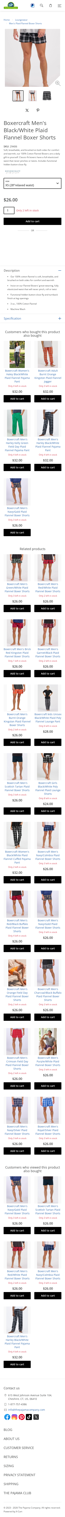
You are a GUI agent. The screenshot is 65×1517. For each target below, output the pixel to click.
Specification (12, 318)
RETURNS (11, 1457)
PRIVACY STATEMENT (19, 1475)
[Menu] (59, 5)
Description (12, 271)
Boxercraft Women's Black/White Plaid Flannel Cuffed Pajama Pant (17, 857)
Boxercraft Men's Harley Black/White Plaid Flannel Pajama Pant (47, 445)
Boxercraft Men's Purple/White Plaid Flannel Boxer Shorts (47, 1061)
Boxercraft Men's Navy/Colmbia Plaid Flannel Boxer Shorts (47, 855)
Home (7, 19)
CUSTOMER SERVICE (19, 1448)
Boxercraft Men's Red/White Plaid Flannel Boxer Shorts (47, 587)
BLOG (8, 1429)
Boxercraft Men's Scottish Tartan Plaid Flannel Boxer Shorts (17, 786)
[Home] (9, 5)
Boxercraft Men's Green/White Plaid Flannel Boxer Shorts (17, 587)
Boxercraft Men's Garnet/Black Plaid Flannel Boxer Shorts (47, 652)
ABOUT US (12, 1439)
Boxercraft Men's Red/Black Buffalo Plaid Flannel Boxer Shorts (17, 926)
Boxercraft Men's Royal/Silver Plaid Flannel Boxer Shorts (47, 1130)
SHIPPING (11, 1484)
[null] (27, 110)
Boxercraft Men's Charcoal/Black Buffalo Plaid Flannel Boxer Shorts (47, 994)
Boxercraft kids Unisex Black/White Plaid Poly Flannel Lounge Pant (47, 717)
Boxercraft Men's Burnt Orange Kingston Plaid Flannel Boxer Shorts (17, 719)
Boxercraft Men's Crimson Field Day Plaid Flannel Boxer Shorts (17, 1063)
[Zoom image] (58, 84)
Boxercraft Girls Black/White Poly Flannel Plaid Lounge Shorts (47, 788)
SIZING (9, 1466)
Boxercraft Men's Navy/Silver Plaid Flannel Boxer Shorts (17, 1130)
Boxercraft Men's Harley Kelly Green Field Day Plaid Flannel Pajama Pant (17, 445)
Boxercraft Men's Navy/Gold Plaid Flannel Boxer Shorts (17, 511)
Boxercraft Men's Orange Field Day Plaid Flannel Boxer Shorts (17, 994)
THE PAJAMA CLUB (17, 1493)
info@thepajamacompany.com (26, 1409)
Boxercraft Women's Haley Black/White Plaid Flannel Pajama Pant (17, 376)
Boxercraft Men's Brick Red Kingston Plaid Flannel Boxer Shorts (17, 652)
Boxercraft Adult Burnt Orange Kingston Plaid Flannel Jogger (47, 376)
